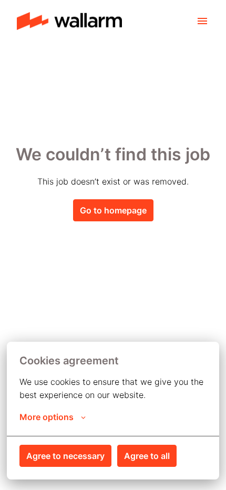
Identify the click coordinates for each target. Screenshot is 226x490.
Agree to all (147, 456)
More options (46, 417)
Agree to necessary (65, 456)
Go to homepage (113, 210)
